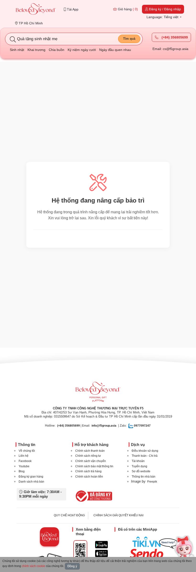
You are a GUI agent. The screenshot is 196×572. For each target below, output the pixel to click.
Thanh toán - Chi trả (145, 455)
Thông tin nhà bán (143, 476)
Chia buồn (56, 50)
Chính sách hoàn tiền (89, 476)
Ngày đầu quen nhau (115, 50)
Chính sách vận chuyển (90, 461)
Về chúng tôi (27, 450)
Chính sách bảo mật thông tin (94, 466)
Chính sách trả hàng (88, 471)
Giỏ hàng (127, 9)
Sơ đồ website (141, 471)
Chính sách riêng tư (88, 455)
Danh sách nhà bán (31, 481)
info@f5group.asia (104, 425)
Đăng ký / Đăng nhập (164, 9)
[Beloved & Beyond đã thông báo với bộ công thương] (93, 496)
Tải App (72, 9)
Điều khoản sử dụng (145, 450)
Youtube (24, 466)
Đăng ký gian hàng (31, 476)
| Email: (73, 425)
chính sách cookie (33, 566)
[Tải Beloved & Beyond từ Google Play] (101, 544)
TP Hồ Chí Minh (30, 23)
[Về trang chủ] (36, 9)
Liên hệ (23, 455)
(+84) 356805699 (174, 37)
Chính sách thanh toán (90, 450)
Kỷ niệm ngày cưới (82, 50)
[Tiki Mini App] (147, 542)
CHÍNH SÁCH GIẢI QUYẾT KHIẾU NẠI (118, 515)
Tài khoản (138, 461)
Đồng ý (72, 566)
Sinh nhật (17, 50)
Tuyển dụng (139, 466)
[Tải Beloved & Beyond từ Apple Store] (101, 553)
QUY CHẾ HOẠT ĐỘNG (69, 515)
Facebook (25, 461)
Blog (22, 471)
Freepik (152, 481)
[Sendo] (147, 553)
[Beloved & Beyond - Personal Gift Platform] (98, 393)
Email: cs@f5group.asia (170, 49)
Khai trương (36, 50)
